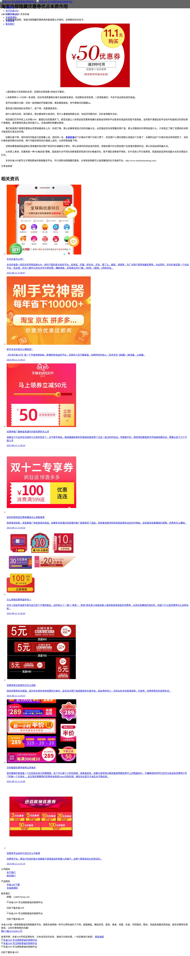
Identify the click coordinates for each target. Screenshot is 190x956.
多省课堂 (10, 21)
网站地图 (99, 937)
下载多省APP (12, 14)
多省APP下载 (13, 885)
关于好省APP (12, 11)
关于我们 (11, 872)
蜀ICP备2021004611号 (11, 931)
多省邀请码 (11, 17)
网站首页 (10, 7)
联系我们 (10, 24)
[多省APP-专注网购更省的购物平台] (36, 2)
